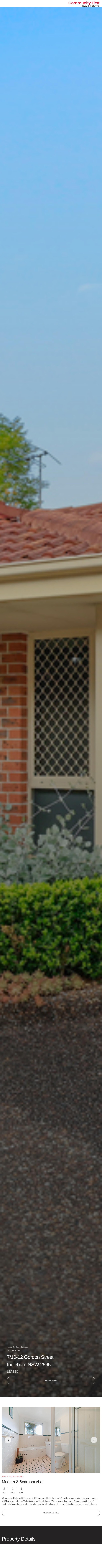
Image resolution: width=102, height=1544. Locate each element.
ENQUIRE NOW (51, 1381)
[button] (2, 3)
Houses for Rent (13, 1347)
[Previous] (8, 1440)
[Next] (94, 1440)
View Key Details (51, 1513)
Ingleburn (24, 1347)
